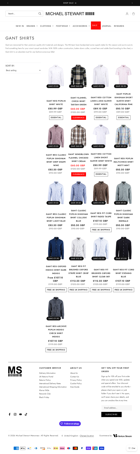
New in (20, 26)
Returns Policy (45, 380)
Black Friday (44, 397)
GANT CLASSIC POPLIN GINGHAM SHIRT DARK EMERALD (123, 215)
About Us (74, 373)
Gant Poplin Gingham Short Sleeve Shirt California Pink (123, 99)
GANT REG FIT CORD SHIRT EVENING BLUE (123, 273)
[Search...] (40, 13)
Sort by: (10, 65)
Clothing (45, 26)
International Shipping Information (53, 386)
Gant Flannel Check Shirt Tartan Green (79, 101)
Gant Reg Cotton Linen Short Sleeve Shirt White (101, 157)
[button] (132, 13)
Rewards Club (45, 393)
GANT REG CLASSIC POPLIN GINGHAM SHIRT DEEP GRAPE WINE (56, 160)
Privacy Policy (76, 380)
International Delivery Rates (50, 383)
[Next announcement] (132, 3)
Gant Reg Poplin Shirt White (56, 103)
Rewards (119, 26)
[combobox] (24, 13)
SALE (94, 25)
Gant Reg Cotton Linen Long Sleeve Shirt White (101, 101)
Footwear (62, 26)
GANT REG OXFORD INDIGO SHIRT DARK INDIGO (56, 270)
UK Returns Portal (46, 376)
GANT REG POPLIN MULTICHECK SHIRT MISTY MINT (124, 162)
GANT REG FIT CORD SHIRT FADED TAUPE (101, 215)
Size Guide (74, 386)
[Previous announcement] (8, 3)
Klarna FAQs (44, 390)
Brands (31, 26)
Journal (106, 26)
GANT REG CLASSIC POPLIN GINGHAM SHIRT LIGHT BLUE (56, 217)
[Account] (127, 13)
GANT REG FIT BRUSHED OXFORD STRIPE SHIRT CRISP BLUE (78, 271)
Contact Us (74, 376)
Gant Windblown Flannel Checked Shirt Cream (78, 157)
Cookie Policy (76, 383)
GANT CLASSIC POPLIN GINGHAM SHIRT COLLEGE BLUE (78, 215)
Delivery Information (47, 373)
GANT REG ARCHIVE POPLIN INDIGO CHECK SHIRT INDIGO (56, 331)
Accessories (80, 26)
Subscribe (111, 414)
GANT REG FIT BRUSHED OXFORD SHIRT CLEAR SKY (101, 273)
